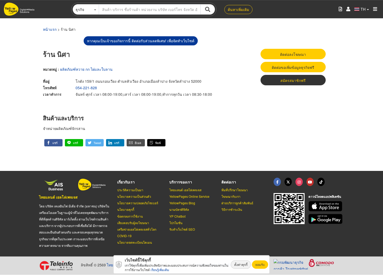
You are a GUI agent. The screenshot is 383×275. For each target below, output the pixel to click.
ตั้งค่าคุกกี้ (241, 264)
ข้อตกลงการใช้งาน (130, 216)
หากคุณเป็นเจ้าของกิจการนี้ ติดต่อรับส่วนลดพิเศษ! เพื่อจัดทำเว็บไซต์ (140, 40)
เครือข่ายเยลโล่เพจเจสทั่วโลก (136, 229)
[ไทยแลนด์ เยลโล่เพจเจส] (288, 182)
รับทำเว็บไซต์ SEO (182, 229)
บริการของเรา (180, 181)
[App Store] (326, 206)
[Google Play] (326, 219)
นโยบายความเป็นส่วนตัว (134, 196)
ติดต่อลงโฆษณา (293, 54)
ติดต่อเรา (228, 181)
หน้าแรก (50, 29)
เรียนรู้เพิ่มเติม (160, 269)
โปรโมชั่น (175, 222)
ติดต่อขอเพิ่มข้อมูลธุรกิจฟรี (293, 67)
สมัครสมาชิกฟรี (293, 80)
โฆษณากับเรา (230, 196)
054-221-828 (86, 87)
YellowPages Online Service (189, 196)
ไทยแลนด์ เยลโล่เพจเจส (58, 197)
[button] (53, 142)
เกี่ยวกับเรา (126, 181)
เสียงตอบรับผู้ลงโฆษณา (133, 222)
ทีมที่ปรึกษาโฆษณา (234, 190)
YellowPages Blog (182, 203)
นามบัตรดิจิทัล (179, 209)
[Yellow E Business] (277, 182)
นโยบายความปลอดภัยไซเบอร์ (137, 203)
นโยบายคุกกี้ (125, 209)
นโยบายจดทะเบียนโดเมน (134, 242)
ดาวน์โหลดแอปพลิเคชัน (324, 196)
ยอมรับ (260, 264)
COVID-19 (124, 236)
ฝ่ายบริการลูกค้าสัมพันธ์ (237, 203)
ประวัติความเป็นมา (130, 190)
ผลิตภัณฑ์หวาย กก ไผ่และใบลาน (86, 69)
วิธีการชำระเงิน (231, 209)
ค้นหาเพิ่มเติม (238, 9)
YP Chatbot (177, 216)
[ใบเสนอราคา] (340, 9)
